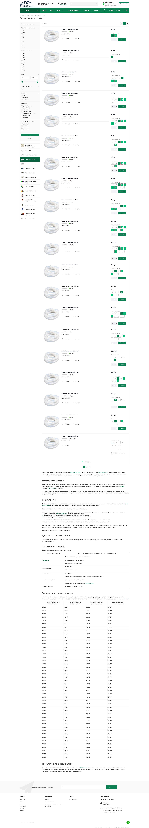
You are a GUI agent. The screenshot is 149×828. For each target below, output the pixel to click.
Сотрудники (23, 806)
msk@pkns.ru (106, 804)
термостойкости (102, 472)
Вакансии (22, 808)
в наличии (126, 598)
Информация (48, 796)
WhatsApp (128, 822)
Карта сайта (48, 806)
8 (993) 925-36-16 (109, 4)
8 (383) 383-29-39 (109, 2)
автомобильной (53, 488)
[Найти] (96, 4)
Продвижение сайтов (98, 827)
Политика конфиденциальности (53, 804)
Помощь (47, 799)
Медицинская (45, 560)
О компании (23, 799)
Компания (22, 796)
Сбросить (29, 138)
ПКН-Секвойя (83, 767)
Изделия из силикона (61, 513)
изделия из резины (75, 472)
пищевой (121, 486)
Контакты (22, 810)
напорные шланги (89, 583)
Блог (21, 804)
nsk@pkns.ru (106, 803)
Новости (22, 801)
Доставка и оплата (49, 801)
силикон (55, 517)
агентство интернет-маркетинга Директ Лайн (117, 827)
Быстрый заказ (73, 799)
